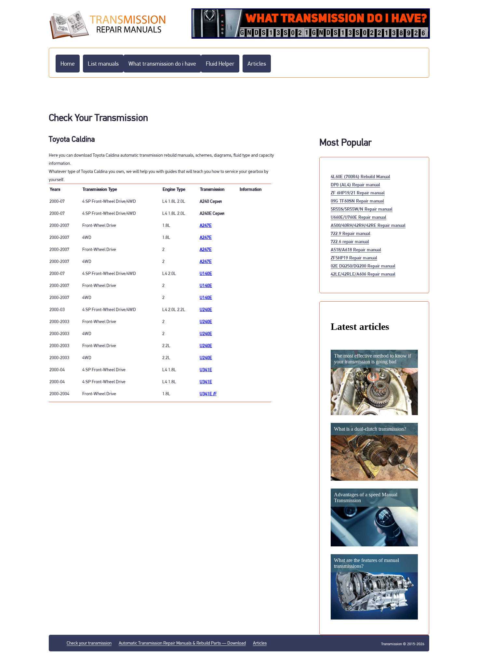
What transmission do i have (162, 63)
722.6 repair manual (350, 241)
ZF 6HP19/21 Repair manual (358, 192)
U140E (206, 273)
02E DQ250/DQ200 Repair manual (363, 265)
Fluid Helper (220, 63)
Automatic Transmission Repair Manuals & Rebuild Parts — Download (182, 643)
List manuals (103, 63)
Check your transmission (89, 643)
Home (67, 63)
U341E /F (208, 393)
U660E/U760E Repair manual (358, 217)
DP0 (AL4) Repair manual (355, 184)
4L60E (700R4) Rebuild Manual (360, 176)
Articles (256, 63)
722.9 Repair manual (350, 233)
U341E (206, 369)
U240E (206, 309)
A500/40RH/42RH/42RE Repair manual (368, 225)
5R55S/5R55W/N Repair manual (361, 209)
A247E (206, 225)
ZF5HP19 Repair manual (354, 257)
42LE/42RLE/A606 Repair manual (363, 274)
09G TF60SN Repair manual (357, 200)
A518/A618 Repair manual (356, 249)
